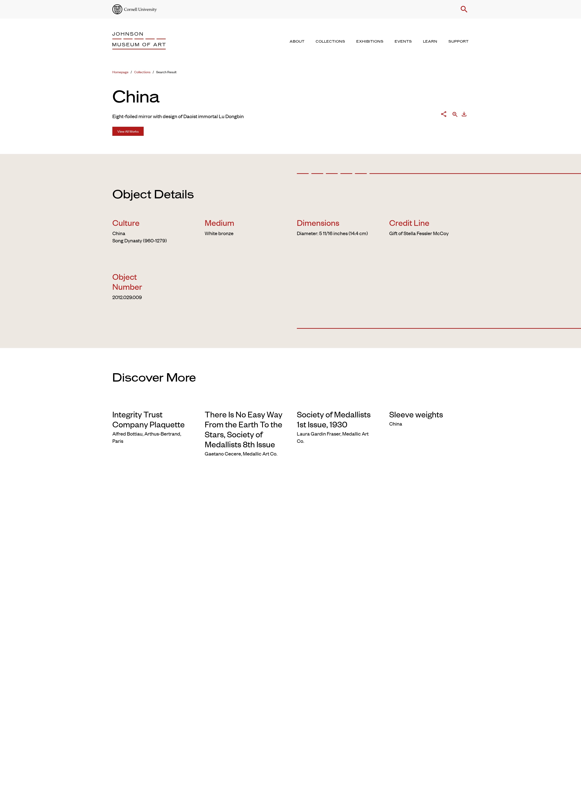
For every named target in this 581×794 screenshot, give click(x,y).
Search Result (166, 71)
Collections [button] (330, 41)
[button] (464, 9)
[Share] (443, 115)
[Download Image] (464, 115)
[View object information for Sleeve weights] (429, 402)
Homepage (120, 71)
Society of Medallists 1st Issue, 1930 (334, 419)
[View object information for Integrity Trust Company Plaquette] (152, 402)
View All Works (128, 131)
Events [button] (403, 41)
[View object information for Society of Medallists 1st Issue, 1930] (337, 402)
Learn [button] (430, 41)
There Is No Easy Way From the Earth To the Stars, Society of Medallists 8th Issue (243, 429)
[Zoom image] (455, 115)
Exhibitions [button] (370, 41)
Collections (142, 71)
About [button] (297, 41)
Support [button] (458, 41)
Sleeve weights (416, 414)
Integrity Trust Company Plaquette (148, 419)
